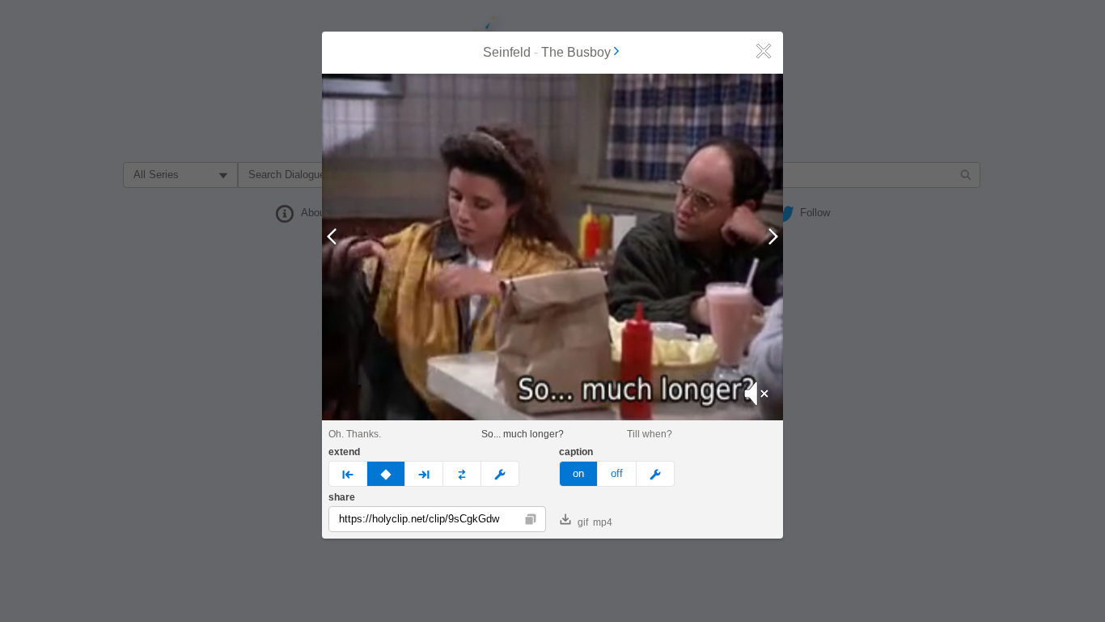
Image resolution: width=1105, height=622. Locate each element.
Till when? (649, 434)
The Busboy (576, 52)
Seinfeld (507, 52)
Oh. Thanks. (354, 434)
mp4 (602, 522)
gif (583, 522)
